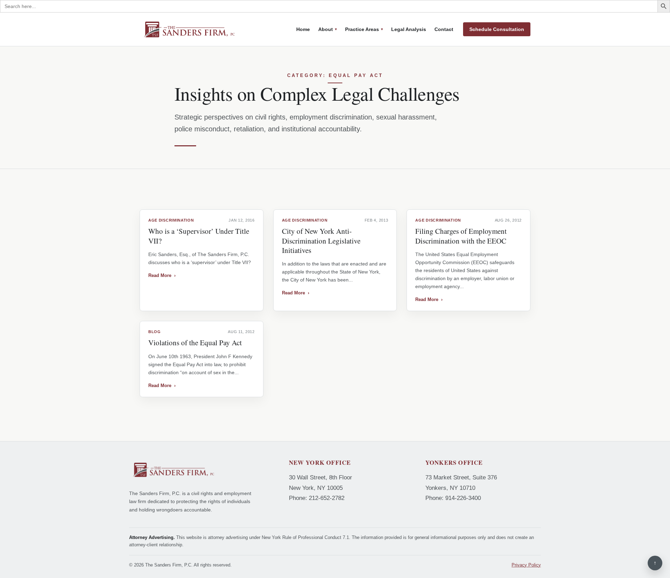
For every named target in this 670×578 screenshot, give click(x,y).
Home (303, 29)
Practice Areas (362, 29)
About (325, 29)
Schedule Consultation (496, 29)
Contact (443, 29)
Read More (162, 275)
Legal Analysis (408, 29)
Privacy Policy (526, 565)
